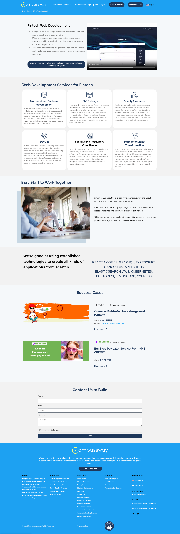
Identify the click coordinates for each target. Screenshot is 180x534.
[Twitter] (134, 513)
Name (40, 396)
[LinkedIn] (139, 513)
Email (40, 406)
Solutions (67, 5)
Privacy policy (82, 526)
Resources (79, 5)
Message (41, 415)
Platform (56, 5)
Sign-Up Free (93, 5)
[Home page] (22, 11)
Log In (102, 5)
